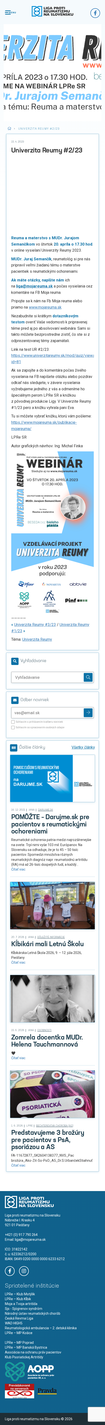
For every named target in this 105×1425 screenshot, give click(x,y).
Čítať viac (18, 869)
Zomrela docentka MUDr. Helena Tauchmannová (47, 1041)
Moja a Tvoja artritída (21, 1304)
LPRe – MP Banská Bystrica (26, 1347)
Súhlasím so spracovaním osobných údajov (40, 727)
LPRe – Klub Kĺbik (18, 1299)
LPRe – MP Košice (18, 1333)
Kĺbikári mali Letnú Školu (47, 944)
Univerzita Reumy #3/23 (35, 624)
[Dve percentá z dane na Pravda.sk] (47, 1391)
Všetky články (83, 747)
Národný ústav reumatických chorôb (32, 1313)
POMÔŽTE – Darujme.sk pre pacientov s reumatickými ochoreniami (50, 824)
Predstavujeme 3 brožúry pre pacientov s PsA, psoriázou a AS (47, 1140)
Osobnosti (44, 1030)
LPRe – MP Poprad (19, 1343)
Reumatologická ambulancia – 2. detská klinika (41, 1328)
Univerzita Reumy (37, 639)
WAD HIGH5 (13, 1323)
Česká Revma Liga (19, 1318)
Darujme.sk (45, 810)
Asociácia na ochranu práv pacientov (33, 1352)
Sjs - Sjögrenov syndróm (23, 1309)
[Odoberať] (88, 712)
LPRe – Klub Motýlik (20, 1294)
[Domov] (52, 11)
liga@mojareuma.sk (30, 1239)
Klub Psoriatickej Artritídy (24, 1357)
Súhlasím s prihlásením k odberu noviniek (39, 722)
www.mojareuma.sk (45, 307)
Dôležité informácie (51, 937)
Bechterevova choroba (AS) (54, 1126)
